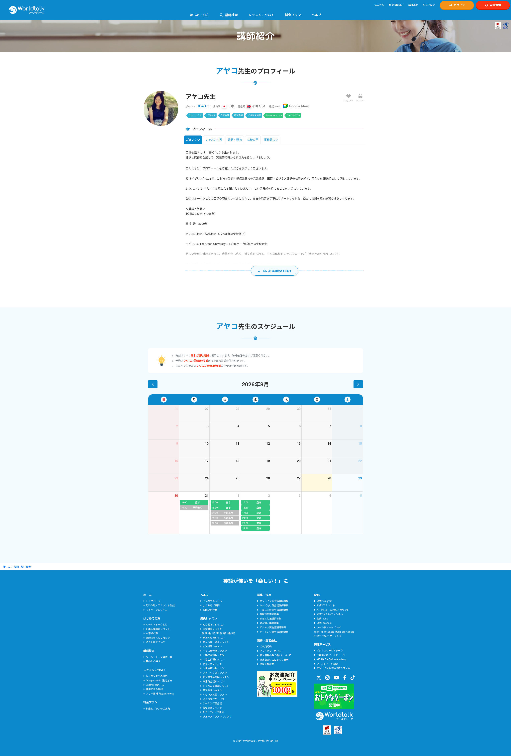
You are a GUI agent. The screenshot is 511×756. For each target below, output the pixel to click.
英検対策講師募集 (269, 614)
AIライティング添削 (213, 712)
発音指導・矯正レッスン (216, 641)
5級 (233, 633)
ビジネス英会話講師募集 (273, 627)
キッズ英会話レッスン (215, 650)
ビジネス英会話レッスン (216, 677)
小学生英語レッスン (213, 655)
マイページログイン (156, 609)
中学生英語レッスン (213, 659)
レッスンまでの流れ (156, 676)
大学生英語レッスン (213, 668)
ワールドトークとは (156, 624)
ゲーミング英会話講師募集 (274, 631)
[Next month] (358, 384)
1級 (202, 633)
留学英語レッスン (212, 707)
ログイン (459, 5)
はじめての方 (199, 15)
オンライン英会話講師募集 (274, 601)
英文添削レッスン (212, 690)
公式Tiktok (322, 618)
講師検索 (231, 15)
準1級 (208, 633)
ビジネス (211, 115)
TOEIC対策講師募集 (270, 618)
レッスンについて (261, 15)
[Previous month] (152, 384)
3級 (224, 633)
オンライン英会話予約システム (333, 668)
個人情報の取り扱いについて (275, 655)
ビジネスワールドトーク (330, 650)
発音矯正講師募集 (269, 622)
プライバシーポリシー (272, 650)
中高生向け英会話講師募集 (274, 609)
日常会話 (224, 115)
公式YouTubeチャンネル (330, 614)
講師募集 (413, 4)
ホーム (6, 566)
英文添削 (238, 115)
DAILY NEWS (293, 115)
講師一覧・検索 (22, 566)
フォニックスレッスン (215, 672)
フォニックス (195, 115)
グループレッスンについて (217, 716)
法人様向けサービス (213, 699)
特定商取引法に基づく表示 (274, 659)
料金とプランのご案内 (158, 708)
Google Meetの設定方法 (159, 680)
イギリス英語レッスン (215, 694)
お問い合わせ (210, 609)
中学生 (325, 635)
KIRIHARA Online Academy (332, 659)
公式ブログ (429, 4)
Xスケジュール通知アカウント (333, 609)
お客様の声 (152, 633)
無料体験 (495, 5)
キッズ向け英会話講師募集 (274, 605)
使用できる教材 (154, 689)
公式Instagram (324, 601)
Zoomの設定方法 (155, 684)
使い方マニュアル (212, 601)
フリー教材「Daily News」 (160, 693)
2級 (213, 633)
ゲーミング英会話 (212, 703)
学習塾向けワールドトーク (331, 654)
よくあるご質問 (211, 605)
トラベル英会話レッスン (216, 685)
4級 (229, 633)
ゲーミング (336, 635)
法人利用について (155, 642)
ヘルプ (316, 15)
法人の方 (379, 4)
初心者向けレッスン (213, 624)
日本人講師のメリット (158, 628)
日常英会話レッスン (213, 681)
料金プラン (293, 15)
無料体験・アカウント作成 (160, 605)
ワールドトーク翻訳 (327, 663)
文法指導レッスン (212, 646)
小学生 (317, 635)
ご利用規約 (266, 646)
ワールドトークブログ (329, 627)
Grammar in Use (274, 115)
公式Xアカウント (326, 605)
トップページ (153, 601)
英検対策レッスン (212, 628)
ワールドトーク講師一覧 (159, 656)
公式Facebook (324, 622)
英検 (316, 631)
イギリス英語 (254, 115)
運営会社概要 (267, 664)
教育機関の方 (396, 4)
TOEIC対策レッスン (213, 637)
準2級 (219, 633)
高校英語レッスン (212, 663)
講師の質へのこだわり (158, 637)
